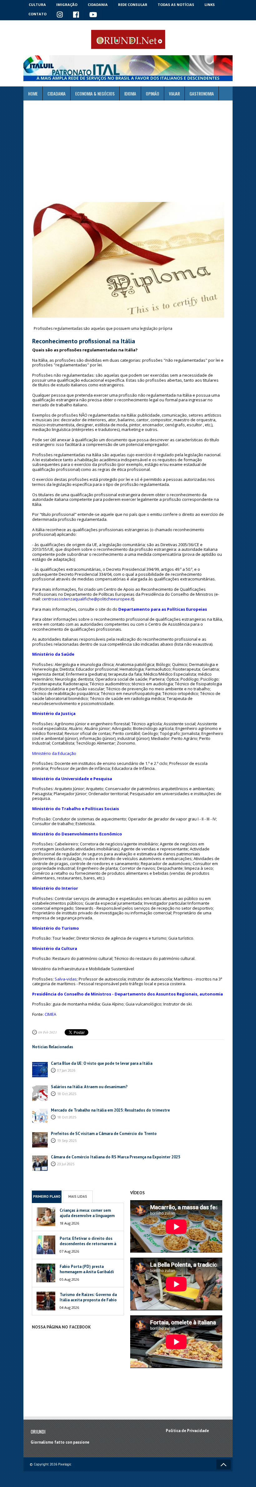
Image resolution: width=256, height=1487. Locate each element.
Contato (37, 14)
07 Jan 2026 (66, 1070)
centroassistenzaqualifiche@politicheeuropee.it (87, 599)
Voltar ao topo (223, 1465)
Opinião (152, 93)
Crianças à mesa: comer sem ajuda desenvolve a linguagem (87, 1213)
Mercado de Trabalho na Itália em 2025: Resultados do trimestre (110, 1110)
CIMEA (50, 1014)
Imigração (66, 4)
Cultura (37, 4)
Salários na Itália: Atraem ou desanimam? (89, 1086)
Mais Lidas (77, 1196)
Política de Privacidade (187, 1430)
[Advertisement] (128, 151)
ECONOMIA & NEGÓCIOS (95, 93)
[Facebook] (76, 15)
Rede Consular (132, 4)
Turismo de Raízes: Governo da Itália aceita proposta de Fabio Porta (88, 1300)
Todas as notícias (176, 4)
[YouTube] (93, 15)
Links (209, 4)
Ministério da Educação (54, 753)
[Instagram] (60, 15)
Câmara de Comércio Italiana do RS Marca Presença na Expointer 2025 (115, 1157)
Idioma (130, 93)
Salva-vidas (66, 979)
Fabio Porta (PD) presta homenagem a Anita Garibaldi (87, 1269)
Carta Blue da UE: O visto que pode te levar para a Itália (101, 1063)
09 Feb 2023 (47, 1032)
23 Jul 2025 (65, 1164)
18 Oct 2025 (66, 1093)
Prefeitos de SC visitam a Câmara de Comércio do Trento (104, 1133)
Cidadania (98, 4)
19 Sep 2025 (66, 1140)
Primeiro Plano (47, 1196)
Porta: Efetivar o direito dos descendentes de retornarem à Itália (88, 1244)
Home (33, 93)
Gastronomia (202, 93)
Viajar (174, 93)
